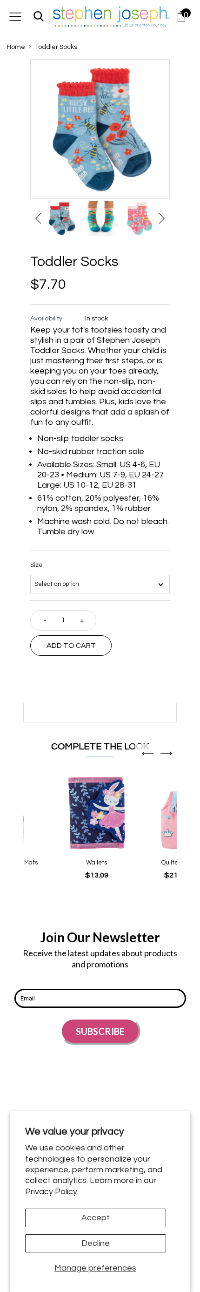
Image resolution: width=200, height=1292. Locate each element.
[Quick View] (81, 827)
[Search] (38, 16)
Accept (95, 1217)
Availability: (47, 318)
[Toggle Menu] (15, 16)
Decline (95, 1243)
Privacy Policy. (51, 1191)
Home (16, 47)
